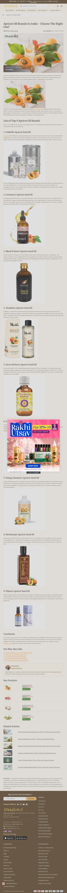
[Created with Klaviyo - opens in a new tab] (33, 472)
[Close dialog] (57, 422)
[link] (33, 445)
